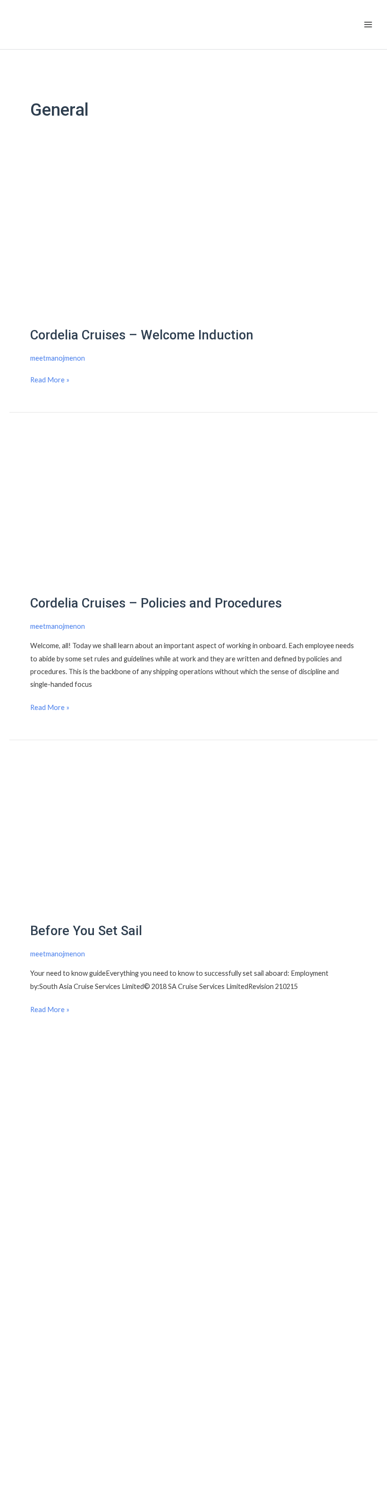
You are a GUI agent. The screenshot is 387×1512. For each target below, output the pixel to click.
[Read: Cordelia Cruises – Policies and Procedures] (193, 508)
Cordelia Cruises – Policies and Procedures (156, 603)
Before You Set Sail (86, 930)
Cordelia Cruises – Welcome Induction (141, 335)
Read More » (49, 378)
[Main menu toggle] (368, 24)
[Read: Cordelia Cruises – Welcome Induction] (193, 240)
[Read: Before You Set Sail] (193, 836)
